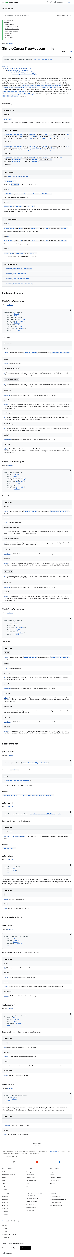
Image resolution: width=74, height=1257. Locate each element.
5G (27, 1186)
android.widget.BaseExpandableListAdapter (18, 68)
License (10, 1243)
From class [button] (19, 268)
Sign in (70, 2)
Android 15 (5, 1202)
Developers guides (31, 1201)
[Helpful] (67, 15)
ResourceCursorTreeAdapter (22, 284)
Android (4, 1172)
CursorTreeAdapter (19, 273)
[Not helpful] (70, 15)
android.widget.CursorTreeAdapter (17, 70)
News (3, 1183)
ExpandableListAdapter (21, 279)
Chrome (4, 1228)
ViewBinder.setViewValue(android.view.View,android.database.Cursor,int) (30, 87)
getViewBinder (9, 181)
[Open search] (47, 2)
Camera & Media (31, 1180)
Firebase (4, 1231)
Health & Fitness (30, 1177)
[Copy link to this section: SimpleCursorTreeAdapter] (26, 301)
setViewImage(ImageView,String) (22, 94)
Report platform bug (56, 1197)
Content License (52, 1151)
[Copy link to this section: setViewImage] (16, 1084)
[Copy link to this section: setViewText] (14, 856)
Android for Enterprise (8, 1174)
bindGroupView (9, 241)
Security (4, 1177)
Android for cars (54, 1180)
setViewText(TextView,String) (14, 92)
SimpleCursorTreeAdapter (13, 134)
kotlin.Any (5, 66)
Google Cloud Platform (9, 1234)
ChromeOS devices (55, 1177)
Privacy (28, 1183)
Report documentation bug (58, 1199)
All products (5, 1237)
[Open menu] (3, 2)
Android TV (53, 1183)
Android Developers (7, 15)
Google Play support (56, 1202)
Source (4, 1180)
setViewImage (8, 253)
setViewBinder (9, 194)
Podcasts (4, 1189)
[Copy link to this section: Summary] (14, 104)
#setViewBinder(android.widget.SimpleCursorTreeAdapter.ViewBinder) (28, 795)
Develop (17, 15)
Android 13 (5, 1208)
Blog (3, 1186)
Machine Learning (31, 1174)
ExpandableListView (30, 352)
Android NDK (30, 1210)
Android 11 (5, 1214)
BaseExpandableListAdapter (22, 268)
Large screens (54, 1172)
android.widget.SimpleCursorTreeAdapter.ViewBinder (42, 85)
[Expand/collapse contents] (13, 20)
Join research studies (56, 1205)
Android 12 (5, 1211)
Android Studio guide (32, 1198)
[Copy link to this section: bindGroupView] (17, 1005)
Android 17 (5, 1197)
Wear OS (52, 1174)
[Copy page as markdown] (53, 48)
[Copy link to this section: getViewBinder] (16, 752)
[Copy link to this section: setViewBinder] (16, 803)
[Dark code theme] (71, 58)
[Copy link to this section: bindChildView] (16, 926)
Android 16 (5, 1199)
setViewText (8, 206)
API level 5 (10, 755)
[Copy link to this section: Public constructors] (24, 293)
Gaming (28, 1172)
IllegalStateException (11, 96)
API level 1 (10, 43)
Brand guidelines (19, 1243)
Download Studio (31, 1207)
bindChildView (9, 228)
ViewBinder (8, 119)
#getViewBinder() (9, 848)
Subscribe (25, 1248)
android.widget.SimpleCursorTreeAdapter (24, 74)
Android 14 (5, 1205)
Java (70, 52)
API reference (7, 9)
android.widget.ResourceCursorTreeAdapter (23, 72)
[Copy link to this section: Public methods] (20, 744)
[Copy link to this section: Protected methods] (24, 918)
